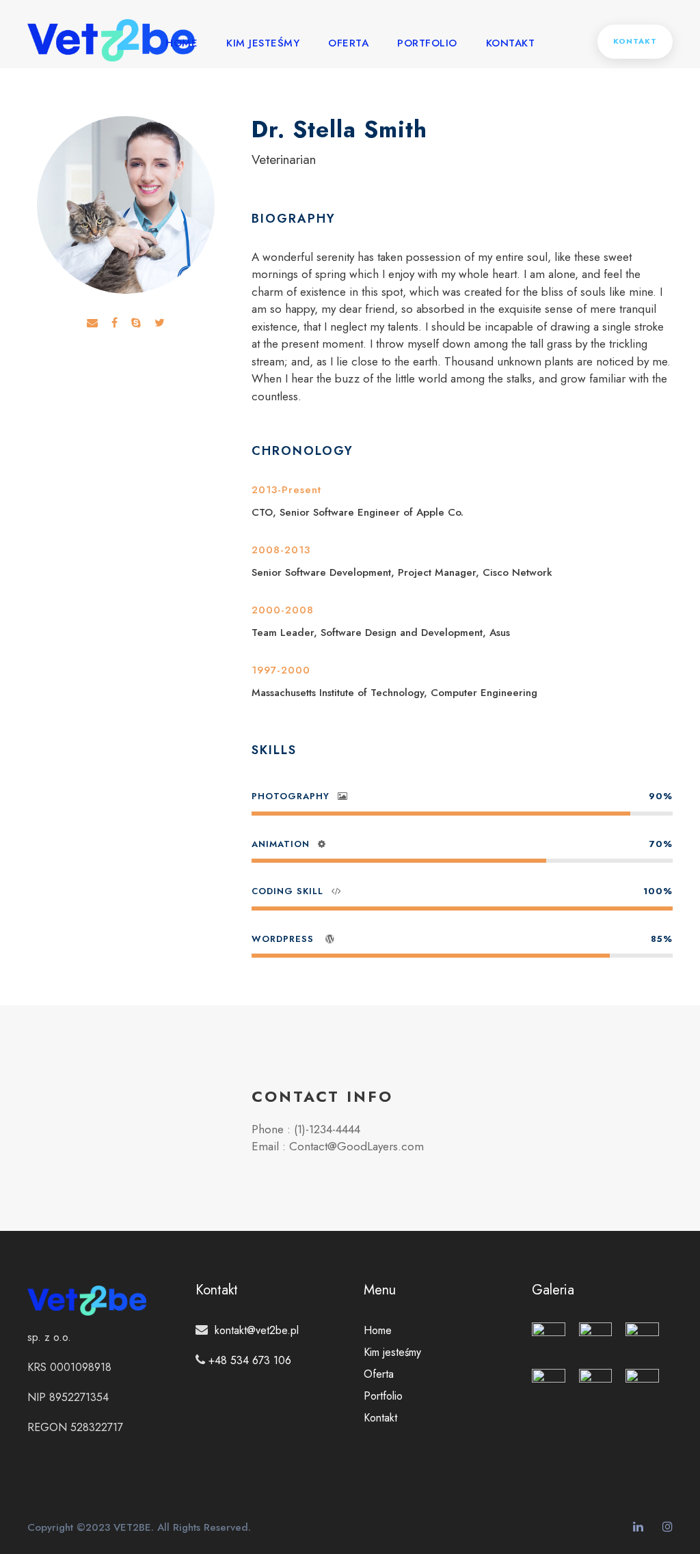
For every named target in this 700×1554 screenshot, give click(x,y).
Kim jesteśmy (262, 43)
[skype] (136, 323)
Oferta (348, 43)
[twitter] (159, 323)
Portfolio (427, 43)
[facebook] (114, 323)
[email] (92, 323)
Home (181, 43)
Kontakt (510, 43)
